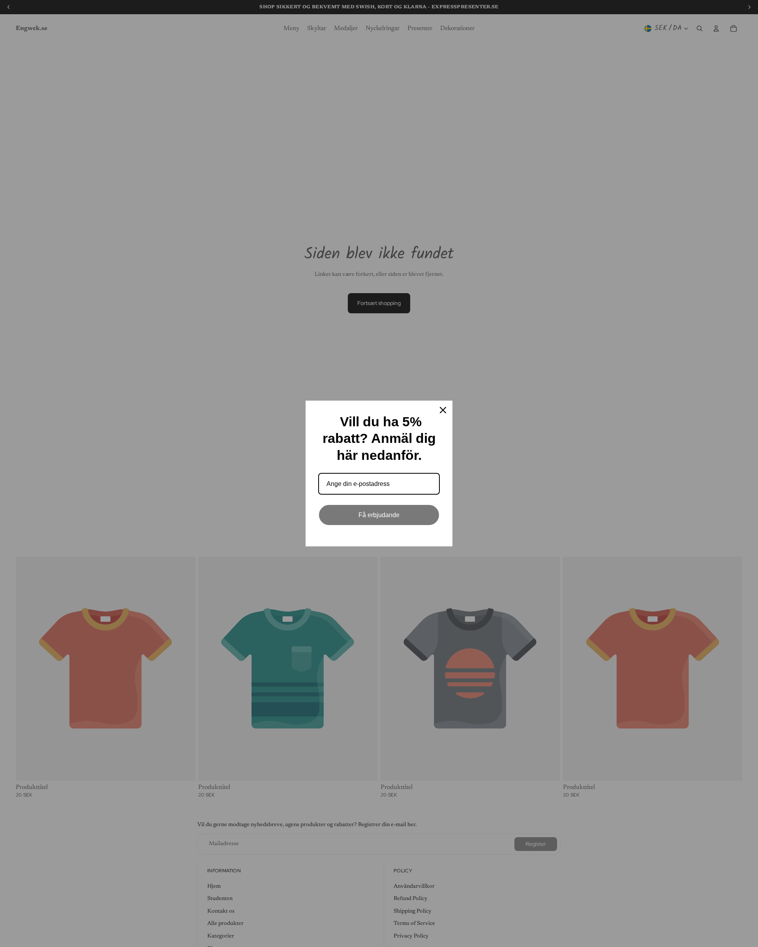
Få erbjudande (379, 515)
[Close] (442, 410)
